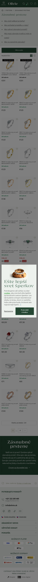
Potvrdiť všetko (24, 311)
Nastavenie (8, 311)
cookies (7, 293)
